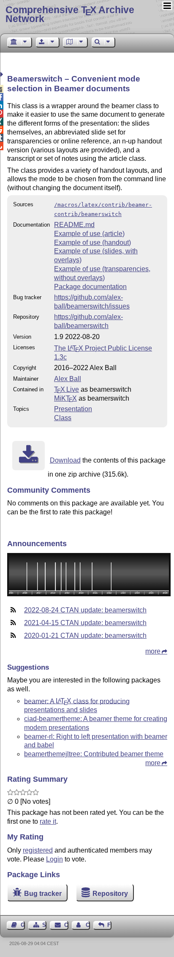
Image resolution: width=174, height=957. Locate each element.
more (152, 651)
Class (62, 417)
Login (54, 859)
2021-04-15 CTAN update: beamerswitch (85, 622)
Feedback (109, 925)
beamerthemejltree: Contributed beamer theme (93, 754)
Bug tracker (43, 893)
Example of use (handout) (92, 242)
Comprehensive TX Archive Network (69, 14)
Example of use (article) (89, 233)
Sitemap (44, 925)
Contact (66, 925)
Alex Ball (67, 378)
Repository (110, 893)
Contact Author (88, 925)
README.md (74, 224)
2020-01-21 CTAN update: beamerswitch (85, 635)
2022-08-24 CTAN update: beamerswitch (85, 610)
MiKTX (65, 398)
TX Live (66, 389)
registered (38, 850)
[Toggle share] (2, 74)
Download (65, 460)
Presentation (73, 409)
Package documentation (90, 286)
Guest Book (23, 925)
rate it (48, 821)
